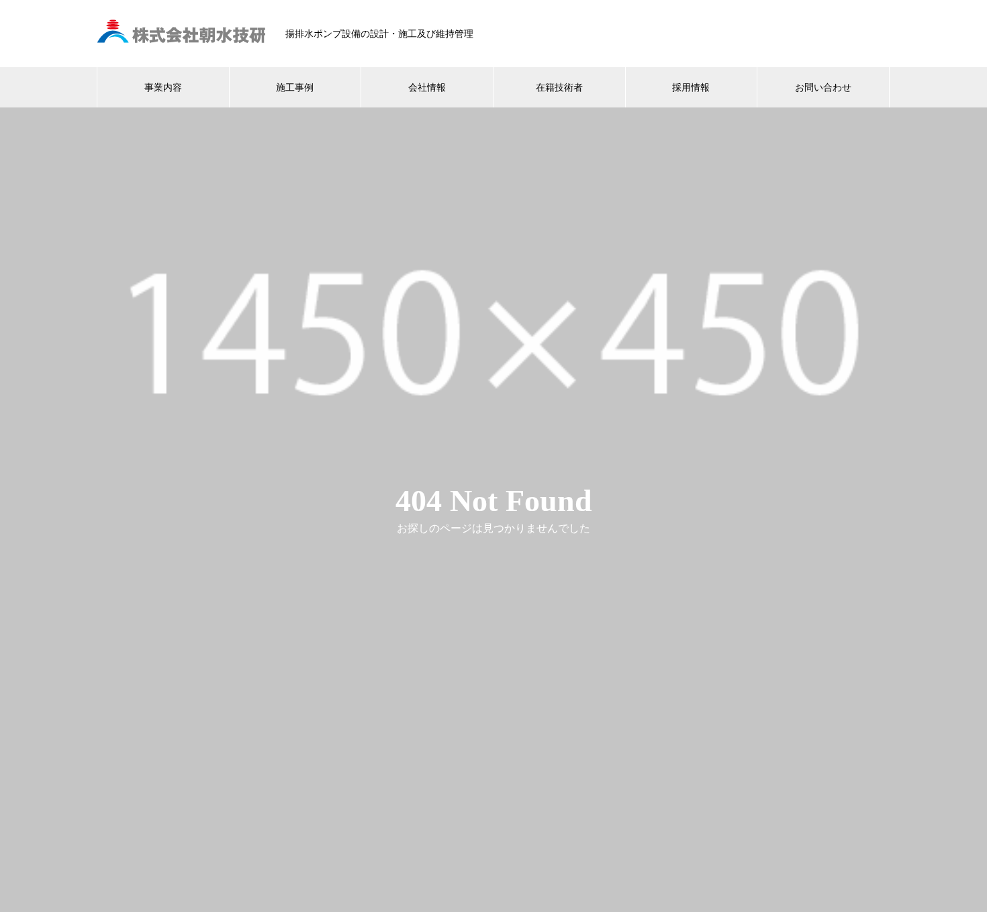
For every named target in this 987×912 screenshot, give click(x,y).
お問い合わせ (823, 87)
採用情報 (691, 87)
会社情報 (427, 87)
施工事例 (295, 87)
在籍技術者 (559, 87)
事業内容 (163, 87)
